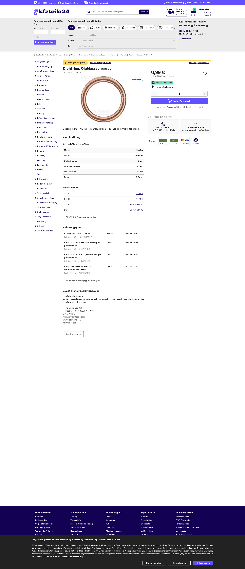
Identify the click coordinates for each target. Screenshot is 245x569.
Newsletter (206, 3)
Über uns (39, 517)
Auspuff (144, 517)
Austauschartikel (77, 527)
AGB (107, 524)
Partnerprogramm (42, 527)
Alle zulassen (203, 563)
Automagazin (76, 534)
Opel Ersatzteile (183, 531)
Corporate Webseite (44, 524)
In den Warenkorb (181, 101)
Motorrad (112, 27)
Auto (83, 27)
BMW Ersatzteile (183, 520)
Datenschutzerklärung (72, 556)
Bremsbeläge (146, 520)
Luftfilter (144, 534)
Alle (71, 27)
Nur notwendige (153, 563)
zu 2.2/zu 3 (56, 28)
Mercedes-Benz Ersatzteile (187, 527)
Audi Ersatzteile (182, 517)
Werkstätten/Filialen (44, 531)
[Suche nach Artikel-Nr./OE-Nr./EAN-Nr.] (144, 12)
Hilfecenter (186, 38)
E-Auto (97, 27)
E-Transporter (168, 27)
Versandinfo (75, 520)
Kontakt (109, 517)
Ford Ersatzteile (182, 524)
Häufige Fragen (76, 531)
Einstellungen (179, 563)
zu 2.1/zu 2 (38, 28)
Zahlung (73, 517)
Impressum (110, 527)
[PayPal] (152, 141)
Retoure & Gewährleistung (81, 524)
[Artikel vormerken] (205, 73)
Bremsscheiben (147, 527)
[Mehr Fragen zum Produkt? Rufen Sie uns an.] (163, 126)
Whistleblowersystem (115, 531)
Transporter (148, 27)
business (41, 520)
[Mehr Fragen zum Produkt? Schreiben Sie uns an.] (195, 126)
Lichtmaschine (147, 531)
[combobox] (114, 12)
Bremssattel (146, 524)
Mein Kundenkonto (174, 3)
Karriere (38, 534)
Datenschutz (111, 520)
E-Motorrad (130, 27)
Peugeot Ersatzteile (184, 534)
